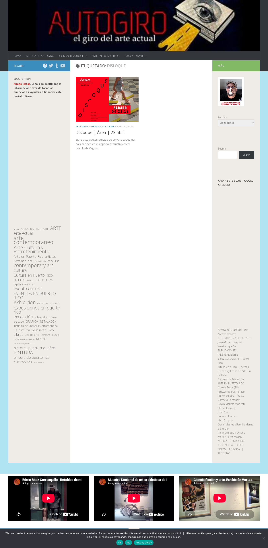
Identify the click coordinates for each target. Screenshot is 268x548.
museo (55, 334)
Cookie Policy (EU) (135, 56)
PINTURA (23, 353)
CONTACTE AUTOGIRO (73, 56)
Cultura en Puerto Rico (33, 275)
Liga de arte (32, 334)
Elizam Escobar (227, 408)
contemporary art (33, 265)
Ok (119, 542)
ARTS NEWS (82, 126)
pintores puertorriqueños (35, 348)
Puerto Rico (39, 362)
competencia (40, 261)
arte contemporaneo (33, 240)
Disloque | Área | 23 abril (100, 132)
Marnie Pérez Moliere (230, 437)
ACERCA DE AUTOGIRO (40, 56)
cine (30, 261)
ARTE (55, 228)
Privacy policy (144, 542)
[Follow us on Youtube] (62, 65)
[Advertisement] (39, 162)
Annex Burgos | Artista (231, 395)
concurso (53, 261)
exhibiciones (42, 303)
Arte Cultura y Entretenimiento (31, 249)
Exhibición (54, 303)
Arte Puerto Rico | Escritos (233, 367)
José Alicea (224, 412)
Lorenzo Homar (227, 416)
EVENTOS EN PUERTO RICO (35, 295)
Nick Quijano (225, 420)
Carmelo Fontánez (229, 400)
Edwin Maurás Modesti (231, 404)
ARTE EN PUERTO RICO (105, 56)
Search (222, 148)
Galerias (53, 317)
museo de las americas (24, 339)
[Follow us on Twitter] (51, 65)
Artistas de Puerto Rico (231, 391)
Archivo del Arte (227, 334)
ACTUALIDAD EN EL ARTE (34, 229)
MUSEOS (41, 339)
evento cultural (28, 289)
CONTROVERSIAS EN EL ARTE (234, 338)
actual (16, 229)
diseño (29, 280)
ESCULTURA (44, 280)
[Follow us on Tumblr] (57, 65)
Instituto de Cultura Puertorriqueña (36, 326)
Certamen (20, 261)
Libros (18, 334)
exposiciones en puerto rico (37, 310)
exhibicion (25, 302)
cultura (20, 270)
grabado (19, 321)
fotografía (40, 317)
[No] (263, 538)
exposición (23, 317)
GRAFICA (32, 321)
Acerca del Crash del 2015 (233, 330)
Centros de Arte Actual (231, 379)
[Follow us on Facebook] (45, 65)
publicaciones (23, 362)
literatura (45, 334)
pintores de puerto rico (24, 343)
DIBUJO (19, 280)
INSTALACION (48, 321)
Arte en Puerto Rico (29, 256)
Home (17, 56)
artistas (50, 256)
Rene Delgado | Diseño (231, 432)
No (128, 542)
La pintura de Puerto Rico (34, 330)
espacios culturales (24, 284)
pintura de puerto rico (32, 357)
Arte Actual (23, 233)
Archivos (223, 117)
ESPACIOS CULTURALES (103, 126)
